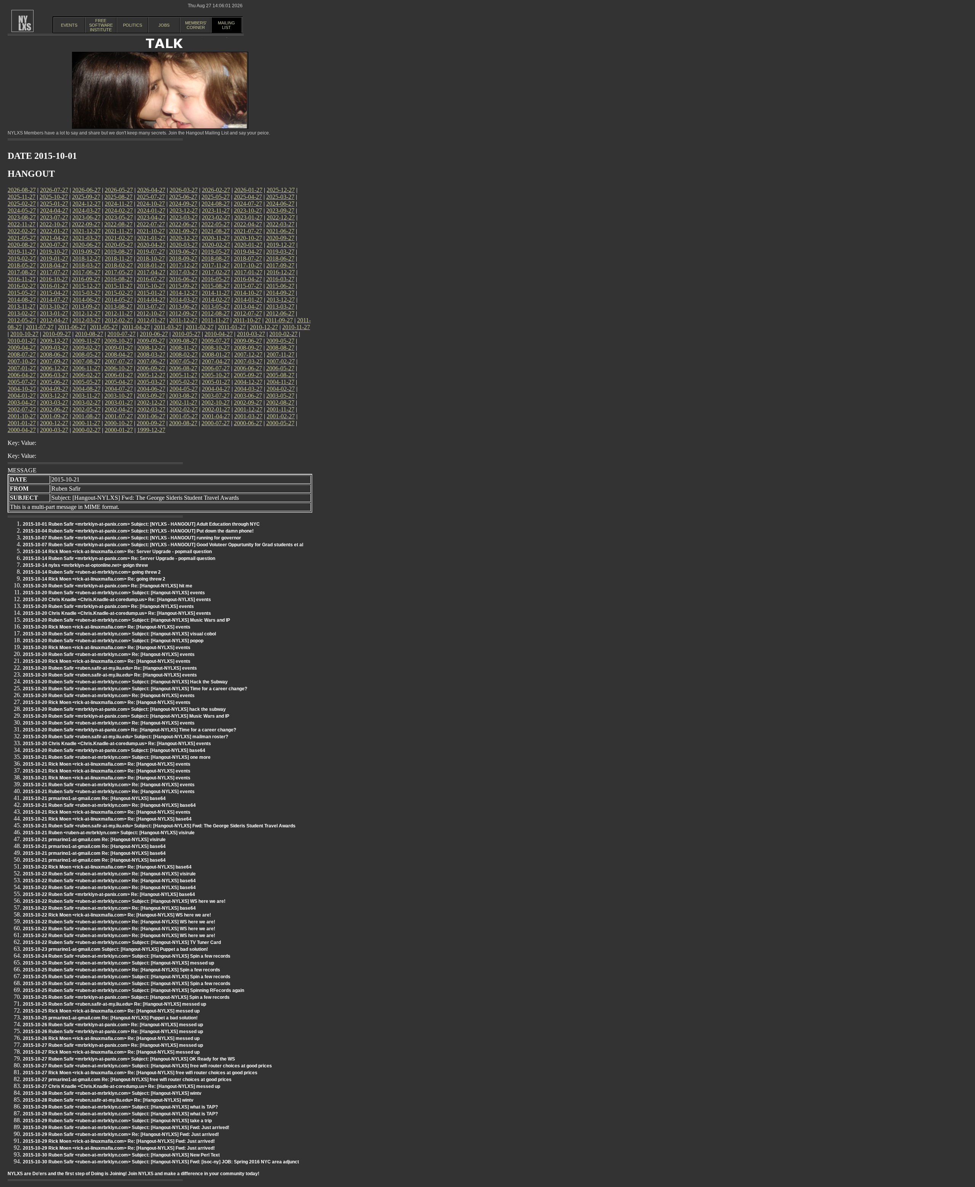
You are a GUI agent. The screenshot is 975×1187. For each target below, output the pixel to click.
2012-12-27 (86, 313)
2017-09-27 (280, 265)
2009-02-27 (86, 347)
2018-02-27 (119, 265)
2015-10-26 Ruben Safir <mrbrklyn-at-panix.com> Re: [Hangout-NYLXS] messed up (113, 1024)
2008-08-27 (280, 347)
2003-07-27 (215, 395)
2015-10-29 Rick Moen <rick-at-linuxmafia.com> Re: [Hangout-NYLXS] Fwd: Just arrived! (119, 1141)
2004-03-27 (248, 389)
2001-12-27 (248, 409)
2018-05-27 (22, 265)
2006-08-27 (183, 368)
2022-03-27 (280, 224)
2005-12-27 (151, 375)
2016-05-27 (215, 279)
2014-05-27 (119, 299)
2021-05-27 (22, 238)
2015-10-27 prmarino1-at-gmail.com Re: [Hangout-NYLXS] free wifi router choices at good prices (127, 1079)
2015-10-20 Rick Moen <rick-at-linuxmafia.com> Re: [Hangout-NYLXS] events (106, 627)
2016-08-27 (118, 279)
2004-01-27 (22, 395)
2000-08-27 (183, 423)
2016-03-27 (280, 279)
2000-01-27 (119, 430)
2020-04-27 (151, 245)
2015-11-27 (119, 286)
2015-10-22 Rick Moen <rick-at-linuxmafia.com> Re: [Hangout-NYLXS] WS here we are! (117, 915)
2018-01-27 (151, 265)
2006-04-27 (22, 375)
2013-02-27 (22, 313)
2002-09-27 (248, 402)
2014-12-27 (183, 293)
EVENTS (69, 25)
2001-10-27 (22, 416)
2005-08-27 (280, 375)
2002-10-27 (215, 402)
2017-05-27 (119, 272)
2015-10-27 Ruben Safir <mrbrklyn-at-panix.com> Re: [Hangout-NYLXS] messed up (113, 1045)
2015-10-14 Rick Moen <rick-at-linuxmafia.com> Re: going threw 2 (94, 579)
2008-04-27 (119, 354)
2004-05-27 (183, 389)
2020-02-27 (216, 245)
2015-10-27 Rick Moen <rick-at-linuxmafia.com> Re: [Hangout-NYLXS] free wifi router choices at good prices (140, 1072)
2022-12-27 (281, 217)
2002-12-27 (151, 402)
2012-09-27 (183, 313)
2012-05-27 (22, 320)
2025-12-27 (281, 190)
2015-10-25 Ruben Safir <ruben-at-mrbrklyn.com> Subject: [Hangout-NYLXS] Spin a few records (126, 976)
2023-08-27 (22, 217)
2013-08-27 (118, 306)
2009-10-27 (118, 341)
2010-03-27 (251, 334)
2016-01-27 (54, 286)
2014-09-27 (280, 293)
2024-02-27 (119, 210)
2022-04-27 (248, 224)
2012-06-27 (280, 313)
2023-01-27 (248, 217)
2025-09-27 (86, 197)
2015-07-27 (248, 286)
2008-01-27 (216, 354)
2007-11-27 (280, 354)
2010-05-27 (186, 334)
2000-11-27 (86, 423)
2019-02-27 (22, 258)
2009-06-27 (248, 341)
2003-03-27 (54, 402)
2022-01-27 (54, 231)
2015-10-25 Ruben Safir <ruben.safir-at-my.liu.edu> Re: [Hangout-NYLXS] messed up (114, 1004)
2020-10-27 (248, 238)
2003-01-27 (119, 402)
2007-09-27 (54, 361)
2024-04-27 (54, 210)
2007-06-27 (151, 361)
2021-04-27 (54, 238)
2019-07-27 (151, 251)
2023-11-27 (216, 210)
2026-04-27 (151, 190)
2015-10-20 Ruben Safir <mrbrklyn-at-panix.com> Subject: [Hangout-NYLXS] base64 (114, 750)
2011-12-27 (183, 320)
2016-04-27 (248, 279)
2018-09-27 (183, 258)
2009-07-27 (215, 341)
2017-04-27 (151, 272)
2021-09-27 (183, 231)
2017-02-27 (216, 272)
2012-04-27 (54, 320)
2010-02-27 (283, 334)
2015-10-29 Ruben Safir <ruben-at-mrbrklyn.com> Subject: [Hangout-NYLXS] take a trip (117, 1120)
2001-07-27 (119, 416)
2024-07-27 (248, 203)
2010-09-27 (57, 334)
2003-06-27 (248, 395)
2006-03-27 (54, 375)
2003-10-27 (118, 395)
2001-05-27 (183, 416)
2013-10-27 (54, 306)
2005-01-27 (216, 382)
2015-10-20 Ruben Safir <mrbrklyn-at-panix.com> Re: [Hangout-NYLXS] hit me (107, 586)
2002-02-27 (183, 409)
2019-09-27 (86, 251)
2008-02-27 (183, 354)
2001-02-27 (281, 416)
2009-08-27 (183, 341)
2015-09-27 (183, 286)
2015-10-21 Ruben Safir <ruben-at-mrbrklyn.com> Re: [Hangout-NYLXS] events (109, 784)
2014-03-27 (183, 299)
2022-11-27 (21, 224)
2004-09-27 (54, 389)
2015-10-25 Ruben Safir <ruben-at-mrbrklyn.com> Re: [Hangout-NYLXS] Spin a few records (121, 970)
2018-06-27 (280, 258)
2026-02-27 (216, 190)
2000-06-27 (248, 423)
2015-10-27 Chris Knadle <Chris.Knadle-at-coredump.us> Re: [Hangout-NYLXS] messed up (121, 1086)
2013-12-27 (281, 299)
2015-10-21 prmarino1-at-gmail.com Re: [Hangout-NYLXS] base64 (94, 798)
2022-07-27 (151, 224)
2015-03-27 (86, 293)
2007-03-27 (248, 361)
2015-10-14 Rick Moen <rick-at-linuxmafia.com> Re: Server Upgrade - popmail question (117, 551)
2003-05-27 (280, 395)
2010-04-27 (219, 334)
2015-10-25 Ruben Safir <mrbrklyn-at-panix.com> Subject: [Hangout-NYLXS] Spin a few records (126, 997)
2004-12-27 (248, 382)
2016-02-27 (22, 286)
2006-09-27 (151, 368)
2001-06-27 (151, 416)
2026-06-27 (86, 190)
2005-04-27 (119, 382)
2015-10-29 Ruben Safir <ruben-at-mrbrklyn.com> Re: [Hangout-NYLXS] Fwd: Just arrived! (121, 1134)
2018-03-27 (86, 265)
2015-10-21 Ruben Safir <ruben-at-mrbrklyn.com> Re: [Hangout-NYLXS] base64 (109, 805)
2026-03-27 (183, 190)
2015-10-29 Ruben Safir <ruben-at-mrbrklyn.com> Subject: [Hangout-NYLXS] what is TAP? (120, 1107)
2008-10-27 (215, 347)
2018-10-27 (151, 258)
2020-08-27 (22, 245)
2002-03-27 (151, 409)
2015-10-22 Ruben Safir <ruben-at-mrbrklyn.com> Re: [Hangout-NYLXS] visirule (109, 874)
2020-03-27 (183, 245)
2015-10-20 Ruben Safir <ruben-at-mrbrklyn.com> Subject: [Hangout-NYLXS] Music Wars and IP (126, 620)
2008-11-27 (183, 347)
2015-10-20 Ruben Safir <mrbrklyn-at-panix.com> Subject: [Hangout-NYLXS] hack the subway (124, 709)
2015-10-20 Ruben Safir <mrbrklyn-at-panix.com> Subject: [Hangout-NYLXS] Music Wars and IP (126, 716)
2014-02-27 (216, 299)
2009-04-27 (22, 347)
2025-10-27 (54, 197)
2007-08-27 (86, 361)
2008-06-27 (54, 354)
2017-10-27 (248, 265)
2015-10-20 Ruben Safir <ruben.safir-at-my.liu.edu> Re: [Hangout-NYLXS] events (110, 668)
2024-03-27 (86, 210)
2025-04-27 (248, 197)
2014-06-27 (86, 299)
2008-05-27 (86, 354)
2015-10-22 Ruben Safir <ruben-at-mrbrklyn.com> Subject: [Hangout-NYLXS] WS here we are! (124, 901)
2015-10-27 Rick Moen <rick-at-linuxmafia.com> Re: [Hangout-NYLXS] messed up (111, 1052)
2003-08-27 (183, 395)
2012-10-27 (151, 313)
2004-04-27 (216, 389)
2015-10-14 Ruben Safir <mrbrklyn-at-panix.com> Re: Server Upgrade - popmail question (119, 558)
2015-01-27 (151, 293)
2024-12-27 (86, 203)
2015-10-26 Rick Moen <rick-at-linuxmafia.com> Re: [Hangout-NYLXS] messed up (111, 1038)
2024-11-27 (119, 203)
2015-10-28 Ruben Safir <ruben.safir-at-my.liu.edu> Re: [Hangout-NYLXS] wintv (108, 1100)
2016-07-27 (151, 279)
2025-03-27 (280, 197)
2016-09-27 (86, 279)
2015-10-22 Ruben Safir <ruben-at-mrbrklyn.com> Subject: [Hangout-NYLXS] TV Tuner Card (122, 942)
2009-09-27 (151, 341)
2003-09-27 (151, 395)
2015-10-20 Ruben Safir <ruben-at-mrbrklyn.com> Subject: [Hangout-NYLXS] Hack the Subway (125, 682)
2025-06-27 (183, 197)
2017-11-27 (216, 265)
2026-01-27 (248, 190)
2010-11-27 (296, 327)
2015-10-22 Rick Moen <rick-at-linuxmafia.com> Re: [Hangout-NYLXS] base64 (107, 867)
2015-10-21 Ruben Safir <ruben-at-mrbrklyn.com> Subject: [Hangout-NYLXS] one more (117, 757)
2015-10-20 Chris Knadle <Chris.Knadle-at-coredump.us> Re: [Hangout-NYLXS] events (117, 599)
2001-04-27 (216, 416)
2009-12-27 (54, 341)
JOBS (163, 25)
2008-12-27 (151, 347)
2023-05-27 (119, 217)
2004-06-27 (151, 389)
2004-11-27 (280, 382)
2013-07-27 (151, 306)
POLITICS (132, 25)
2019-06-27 (183, 251)
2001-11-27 (280, 409)
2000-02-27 (86, 430)
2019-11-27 (21, 251)
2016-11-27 (21, 279)
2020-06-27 (86, 245)
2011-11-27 (215, 320)
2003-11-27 (86, 395)
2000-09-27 (151, 423)
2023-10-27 (248, 210)
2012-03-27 (86, 320)
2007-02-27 (281, 361)
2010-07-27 (121, 334)
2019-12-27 (281, 245)
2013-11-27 (21, 306)
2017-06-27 (86, 272)
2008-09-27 (248, 347)
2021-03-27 (86, 238)
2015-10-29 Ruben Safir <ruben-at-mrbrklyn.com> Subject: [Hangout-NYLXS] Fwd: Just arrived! (126, 1127)
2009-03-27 (54, 347)
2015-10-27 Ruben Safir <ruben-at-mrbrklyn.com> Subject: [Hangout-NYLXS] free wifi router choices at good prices (147, 1066)
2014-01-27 (248, 299)
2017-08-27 (22, 272)
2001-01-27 (22, 423)
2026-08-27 (22, 190)
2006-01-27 (119, 375)
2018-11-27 (119, 258)
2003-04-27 (22, 402)
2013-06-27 (183, 306)
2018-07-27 (248, 258)
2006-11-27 (86, 368)
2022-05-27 (215, 224)
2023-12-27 (183, 210)
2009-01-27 (119, 347)
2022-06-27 (183, 224)
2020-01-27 (248, 245)
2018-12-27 (86, 258)
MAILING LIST (226, 25)
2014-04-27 (151, 299)
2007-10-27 (22, 361)
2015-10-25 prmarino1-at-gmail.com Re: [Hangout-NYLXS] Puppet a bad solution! (110, 1018)
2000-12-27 (54, 423)
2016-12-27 (281, 272)
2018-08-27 (215, 258)
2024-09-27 (183, 203)
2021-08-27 (215, 231)
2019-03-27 (280, 251)
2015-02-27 (119, 293)
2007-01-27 (22, 368)
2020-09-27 (280, 238)
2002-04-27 (119, 409)
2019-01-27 (54, 258)
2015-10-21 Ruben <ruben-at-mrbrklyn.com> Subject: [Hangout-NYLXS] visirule (109, 832)
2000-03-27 (54, 430)
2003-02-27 (86, 402)
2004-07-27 (119, 389)
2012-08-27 (215, 313)
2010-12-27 (264, 327)
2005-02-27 (183, 382)
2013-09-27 (86, 306)
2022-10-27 (54, 224)
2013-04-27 (248, 306)
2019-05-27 (215, 251)
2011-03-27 (168, 327)
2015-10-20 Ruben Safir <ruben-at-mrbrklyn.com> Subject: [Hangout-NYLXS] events (114, 592)
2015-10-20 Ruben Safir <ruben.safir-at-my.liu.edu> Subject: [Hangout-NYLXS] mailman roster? (125, 736)
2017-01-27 (248, 272)
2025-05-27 (215, 197)
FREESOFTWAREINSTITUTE (101, 25)
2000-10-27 (118, 423)
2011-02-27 (200, 327)
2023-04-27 (151, 217)
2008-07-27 (22, 354)
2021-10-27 (151, 231)
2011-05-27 (104, 327)
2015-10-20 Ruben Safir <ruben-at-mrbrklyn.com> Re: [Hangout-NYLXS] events (109, 654)
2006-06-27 (248, 368)
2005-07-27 (22, 382)
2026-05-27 (119, 190)
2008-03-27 (151, 354)
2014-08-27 (22, 299)
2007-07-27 (119, 361)
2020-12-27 (183, 238)
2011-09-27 (279, 320)
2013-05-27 (215, 306)
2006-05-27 (280, 368)
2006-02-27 (86, 375)
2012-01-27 (151, 320)
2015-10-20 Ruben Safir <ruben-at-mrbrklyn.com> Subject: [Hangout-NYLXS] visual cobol (119, 634)
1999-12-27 (151, 430)
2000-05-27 (280, 423)
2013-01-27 (54, 313)
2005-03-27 (151, 382)
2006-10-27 (118, 368)
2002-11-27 (183, 402)
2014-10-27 (248, 293)
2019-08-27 (118, 251)
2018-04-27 (54, 265)
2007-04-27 (216, 361)
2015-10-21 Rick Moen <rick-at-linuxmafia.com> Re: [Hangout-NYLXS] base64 (107, 819)
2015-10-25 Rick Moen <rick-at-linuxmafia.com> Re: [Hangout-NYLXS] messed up (111, 1011)
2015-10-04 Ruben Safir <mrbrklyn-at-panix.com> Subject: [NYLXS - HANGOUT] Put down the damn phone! (138, 531)
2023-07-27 (54, 217)
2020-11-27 (216, 238)
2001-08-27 (86, 416)
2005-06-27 (54, 382)
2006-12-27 (54, 368)
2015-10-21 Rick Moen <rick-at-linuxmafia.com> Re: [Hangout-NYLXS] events (106, 764)
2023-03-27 (183, 217)
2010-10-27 (24, 334)
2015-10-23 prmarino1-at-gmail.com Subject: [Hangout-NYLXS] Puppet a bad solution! (115, 949)
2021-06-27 (280, 231)
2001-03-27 (248, 416)
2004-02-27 (281, 389)
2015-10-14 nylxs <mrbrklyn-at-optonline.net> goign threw (85, 565)
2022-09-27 (86, 224)
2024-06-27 (280, 203)
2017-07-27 (54, 272)
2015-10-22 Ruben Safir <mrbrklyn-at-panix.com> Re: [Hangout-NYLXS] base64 (109, 894)
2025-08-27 (118, 197)
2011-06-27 (72, 327)
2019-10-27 (54, 251)
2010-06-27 (154, 334)
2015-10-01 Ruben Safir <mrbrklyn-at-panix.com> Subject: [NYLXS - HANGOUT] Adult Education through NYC (141, 524)
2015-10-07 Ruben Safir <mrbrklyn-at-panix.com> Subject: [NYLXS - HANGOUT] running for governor (132, 538)
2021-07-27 (248, 231)
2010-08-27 (89, 334)
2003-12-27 (54, 395)
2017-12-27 (183, 265)
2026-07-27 (54, 190)
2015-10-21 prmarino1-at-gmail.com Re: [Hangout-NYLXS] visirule (94, 839)
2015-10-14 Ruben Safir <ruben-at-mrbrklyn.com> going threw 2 (92, 572)
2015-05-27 (22, 293)
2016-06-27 (183, 279)
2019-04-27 (248, 251)
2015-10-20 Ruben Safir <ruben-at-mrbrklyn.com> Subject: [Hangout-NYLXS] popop (113, 640)
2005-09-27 (248, 375)
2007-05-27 (183, 361)
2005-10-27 (215, 375)
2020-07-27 (54, 245)
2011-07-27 (40, 327)
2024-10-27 (151, 203)
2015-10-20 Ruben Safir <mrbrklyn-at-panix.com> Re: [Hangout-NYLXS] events (108, 606)
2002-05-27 (86, 409)
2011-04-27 (136, 327)
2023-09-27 (280, 210)
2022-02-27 (22, 231)
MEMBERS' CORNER (195, 25)
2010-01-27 (22, 341)
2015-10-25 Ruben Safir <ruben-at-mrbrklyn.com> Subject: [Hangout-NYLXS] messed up (118, 963)
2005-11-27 (183, 375)
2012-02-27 (119, 320)
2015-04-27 (54, 293)
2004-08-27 (86, 389)
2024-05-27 (22, 210)
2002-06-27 (54, 409)
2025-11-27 (21, 197)
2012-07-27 (248, 313)
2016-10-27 (54, 279)
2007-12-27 (248, 354)
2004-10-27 (22, 389)
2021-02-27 (119, 238)
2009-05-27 (280, 341)
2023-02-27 (216, 217)
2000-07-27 (215, 423)
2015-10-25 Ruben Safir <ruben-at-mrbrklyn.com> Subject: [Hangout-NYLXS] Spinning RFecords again (133, 990)
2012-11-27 (119, 313)
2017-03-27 (183, 272)
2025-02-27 (22, 203)
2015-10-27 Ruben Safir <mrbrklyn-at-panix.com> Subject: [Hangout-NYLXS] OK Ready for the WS (129, 1059)
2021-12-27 (86, 231)
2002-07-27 (22, 409)
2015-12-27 (86, 286)
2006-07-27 (215, 368)
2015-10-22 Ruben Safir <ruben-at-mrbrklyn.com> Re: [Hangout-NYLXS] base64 (109, 880)
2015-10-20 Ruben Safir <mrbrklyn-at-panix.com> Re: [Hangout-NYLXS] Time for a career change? (129, 730)
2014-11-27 (216, 293)
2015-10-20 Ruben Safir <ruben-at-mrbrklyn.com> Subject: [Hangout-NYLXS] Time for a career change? (135, 688)
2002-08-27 (280, 402)
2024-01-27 (151, 210)
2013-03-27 (280, 306)
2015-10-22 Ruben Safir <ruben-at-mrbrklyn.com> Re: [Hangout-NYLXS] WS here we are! (119, 922)
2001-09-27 (54, 416)
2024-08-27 (215, 203)
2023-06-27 (86, 217)
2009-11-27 (86, 341)
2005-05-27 (86, 382)
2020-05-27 (119, 245)
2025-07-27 (151, 197)
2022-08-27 (118, 224)
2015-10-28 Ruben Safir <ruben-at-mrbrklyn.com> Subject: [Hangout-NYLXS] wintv (112, 1093)
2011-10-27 (247, 320)
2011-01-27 (232, 327)
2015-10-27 (151, 286)
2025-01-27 (54, 203)
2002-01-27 (216, 409)
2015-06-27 (280, 286)
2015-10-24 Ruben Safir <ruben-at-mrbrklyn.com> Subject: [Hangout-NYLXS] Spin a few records (126, 956)
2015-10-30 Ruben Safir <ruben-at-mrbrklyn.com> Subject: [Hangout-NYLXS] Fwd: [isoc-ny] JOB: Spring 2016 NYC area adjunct (161, 1162)
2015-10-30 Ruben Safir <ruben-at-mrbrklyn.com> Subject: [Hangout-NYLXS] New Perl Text (121, 1155)
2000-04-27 (22, 430)
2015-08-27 (215, 286)
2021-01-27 (151, 238)
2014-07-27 (54, 299)
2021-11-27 (119, 231)
